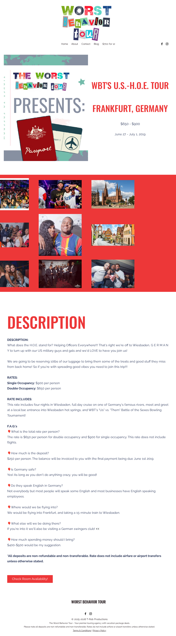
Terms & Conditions (82, 630)
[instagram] (167, 44)
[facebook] (162, 44)
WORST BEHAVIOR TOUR (88, 601)
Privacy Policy (99, 630)
